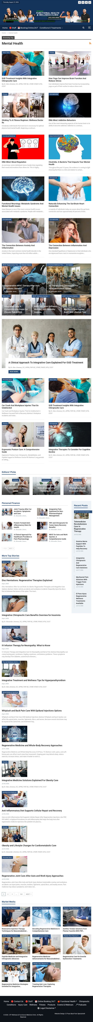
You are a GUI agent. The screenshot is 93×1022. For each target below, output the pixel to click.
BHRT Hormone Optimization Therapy (41, 296)
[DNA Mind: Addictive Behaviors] (70, 105)
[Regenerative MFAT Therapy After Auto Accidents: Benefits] (24, 279)
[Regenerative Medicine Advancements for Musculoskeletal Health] (46, 944)
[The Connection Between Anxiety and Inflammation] (23, 230)
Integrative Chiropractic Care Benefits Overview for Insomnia (31, 615)
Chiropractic (53, 177)
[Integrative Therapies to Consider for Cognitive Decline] (70, 434)
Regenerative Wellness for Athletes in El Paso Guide (15, 488)
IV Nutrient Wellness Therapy (56, 265)
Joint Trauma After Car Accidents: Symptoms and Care (22, 511)
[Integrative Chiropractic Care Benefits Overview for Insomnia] (14, 603)
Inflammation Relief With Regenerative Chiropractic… (46, 488)
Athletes (15, 480)
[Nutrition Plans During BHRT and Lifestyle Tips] (76, 305)
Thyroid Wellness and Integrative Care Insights (11, 662)
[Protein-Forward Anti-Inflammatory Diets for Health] (7, 526)
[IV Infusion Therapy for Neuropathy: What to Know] (14, 634)
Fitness (52, 52)
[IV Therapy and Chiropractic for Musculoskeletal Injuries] (68, 279)
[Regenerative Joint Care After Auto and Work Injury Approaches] (14, 864)
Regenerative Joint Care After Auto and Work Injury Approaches (32, 876)
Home (5, 28)
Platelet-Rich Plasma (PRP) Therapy (11, 908)
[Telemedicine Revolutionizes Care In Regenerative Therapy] (81, 514)
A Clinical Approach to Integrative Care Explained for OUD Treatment (45, 362)
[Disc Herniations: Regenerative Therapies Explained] (14, 569)
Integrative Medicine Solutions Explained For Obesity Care (30, 780)
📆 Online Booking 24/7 (45, 1001)
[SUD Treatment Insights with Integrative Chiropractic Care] (23, 63)
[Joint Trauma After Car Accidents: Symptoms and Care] (7, 512)
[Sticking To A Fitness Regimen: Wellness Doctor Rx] (23, 105)
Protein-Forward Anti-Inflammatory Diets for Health (22, 525)
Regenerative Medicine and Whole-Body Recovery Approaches (32, 745)
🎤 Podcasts (80, 1005)
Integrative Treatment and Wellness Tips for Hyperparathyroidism (34, 680)
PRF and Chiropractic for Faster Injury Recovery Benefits (58, 525)
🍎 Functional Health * (67, 1001)
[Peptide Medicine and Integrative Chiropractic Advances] (16, 944)
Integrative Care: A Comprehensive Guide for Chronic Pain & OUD (16, 309)
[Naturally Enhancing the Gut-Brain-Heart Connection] (70, 188)
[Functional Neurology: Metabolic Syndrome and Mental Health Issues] (23, 188)
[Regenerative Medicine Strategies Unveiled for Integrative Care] (16, 972)
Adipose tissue (26, 265)
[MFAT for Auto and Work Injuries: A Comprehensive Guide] (42, 537)
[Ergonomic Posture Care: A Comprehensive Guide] (23, 434)
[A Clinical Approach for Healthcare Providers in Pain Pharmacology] (7, 537)
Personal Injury (7, 379)
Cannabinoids (54, 94)
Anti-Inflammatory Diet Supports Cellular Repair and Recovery (32, 810)
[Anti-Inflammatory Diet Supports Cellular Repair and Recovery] (14, 799)
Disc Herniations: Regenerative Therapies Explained (27, 580)
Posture (5, 423)
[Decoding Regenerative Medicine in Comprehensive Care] (46, 916)
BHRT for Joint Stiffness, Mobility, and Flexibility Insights (45, 309)
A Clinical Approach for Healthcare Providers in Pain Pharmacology (23, 537)
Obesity (5, 762)
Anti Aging (69, 265)
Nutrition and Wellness (10, 792)
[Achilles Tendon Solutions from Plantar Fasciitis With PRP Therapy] (77, 916)
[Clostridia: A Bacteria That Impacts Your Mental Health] (70, 147)
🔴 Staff (12, 28)
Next (28, 894)
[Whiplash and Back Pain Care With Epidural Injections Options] (14, 699)
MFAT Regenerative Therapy (11, 265)
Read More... (14, 372)
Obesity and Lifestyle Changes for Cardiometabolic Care (29, 845)
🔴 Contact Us (17, 1001)
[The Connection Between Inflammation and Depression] (70, 230)
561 (21, 894)
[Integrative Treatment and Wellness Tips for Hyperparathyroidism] (14, 669)
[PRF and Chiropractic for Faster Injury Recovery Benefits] (42, 526)
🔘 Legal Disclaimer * (46, 1008)
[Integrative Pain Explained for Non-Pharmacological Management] (42, 512)
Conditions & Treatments (50, 28)
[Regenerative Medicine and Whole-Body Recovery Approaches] (14, 734)
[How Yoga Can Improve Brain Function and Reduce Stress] (70, 63)
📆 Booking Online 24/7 (28, 28)
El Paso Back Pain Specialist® (75, 1014)
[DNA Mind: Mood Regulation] (23, 147)
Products (51, 1005)
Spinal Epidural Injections (10, 692)
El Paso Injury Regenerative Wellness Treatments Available (81, 598)
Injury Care (6, 52)
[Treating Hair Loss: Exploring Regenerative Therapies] (46, 972)
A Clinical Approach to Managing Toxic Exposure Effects (77, 488)
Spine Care (6, 562)
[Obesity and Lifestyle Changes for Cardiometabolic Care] (14, 834)
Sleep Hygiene (7, 597)
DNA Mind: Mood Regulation (14, 162)
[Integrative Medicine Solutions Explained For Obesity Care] (14, 769)
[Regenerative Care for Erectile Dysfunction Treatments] (77, 944)
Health (5, 727)
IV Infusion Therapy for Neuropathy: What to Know (26, 645)
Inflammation (46, 480)
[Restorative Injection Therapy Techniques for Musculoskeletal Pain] (16, 916)
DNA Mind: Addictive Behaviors (62, 120)
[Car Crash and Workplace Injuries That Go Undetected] (23, 390)
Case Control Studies (56, 136)
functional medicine (9, 177)
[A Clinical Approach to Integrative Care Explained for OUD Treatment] (46, 343)
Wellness (33, 1005)
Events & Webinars (65, 1005)
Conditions (11, 1005)
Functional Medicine (9, 136)
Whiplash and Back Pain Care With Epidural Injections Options (32, 710)
